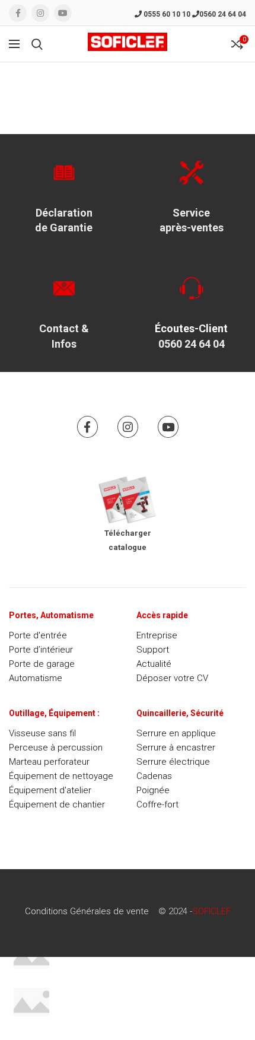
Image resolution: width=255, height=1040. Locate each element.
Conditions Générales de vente (87, 911)
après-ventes (192, 227)
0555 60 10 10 (166, 14)
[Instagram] (40, 13)
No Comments (130, 963)
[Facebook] (18, 13)
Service (191, 212)
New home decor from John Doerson (135, 993)
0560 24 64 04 (222, 14)
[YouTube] (63, 13)
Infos (64, 344)
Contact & (64, 328)
